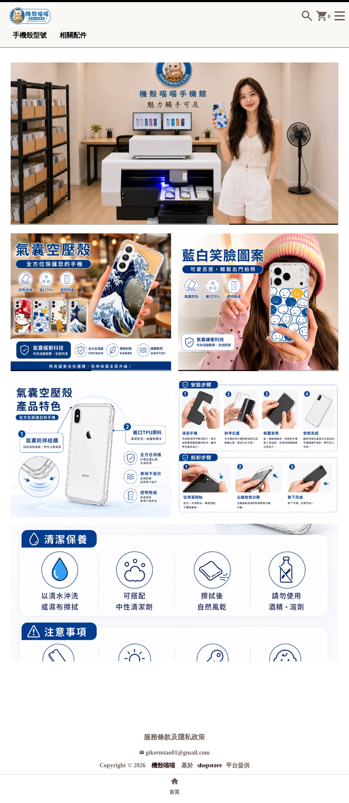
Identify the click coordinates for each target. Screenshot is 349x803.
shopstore (209, 765)
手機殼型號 (30, 35)
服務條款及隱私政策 (174, 737)
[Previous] (16, 143)
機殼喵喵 (163, 765)
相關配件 (73, 35)
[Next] (332, 143)
